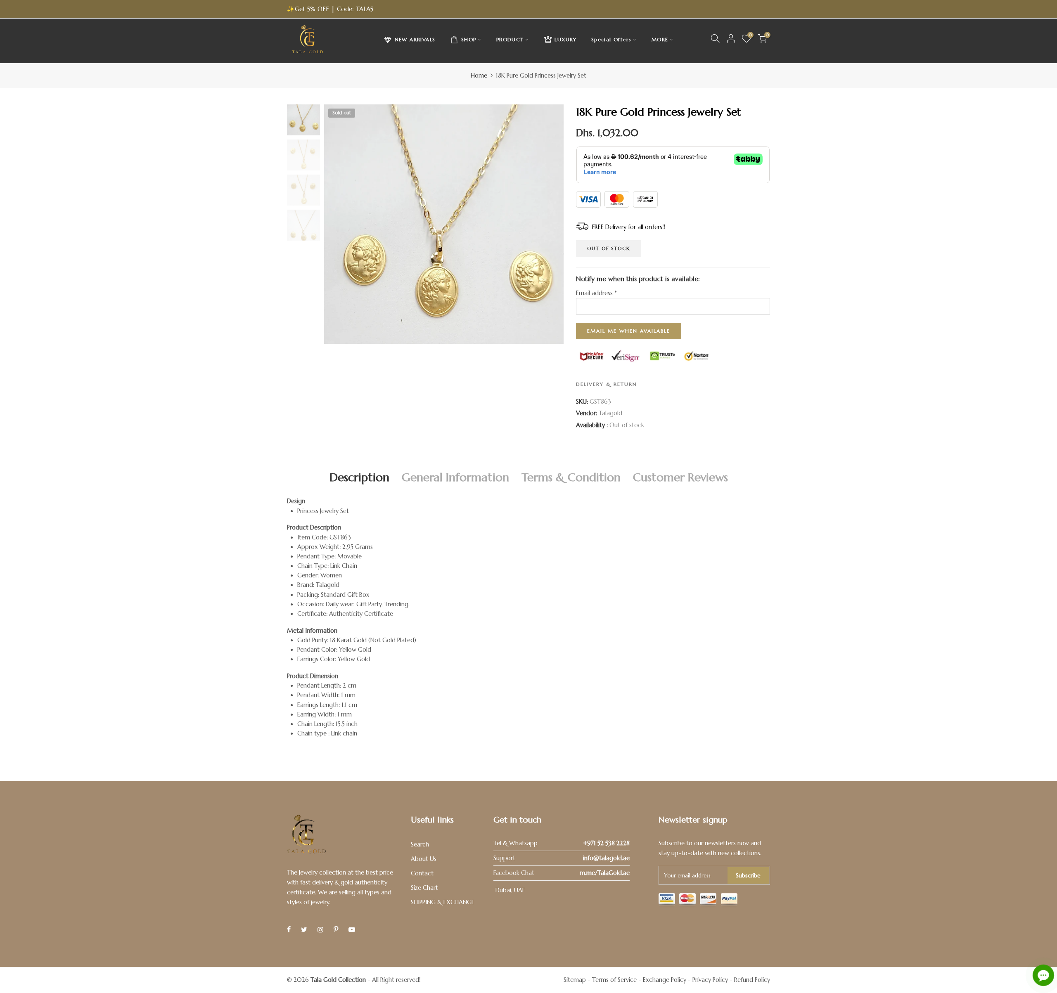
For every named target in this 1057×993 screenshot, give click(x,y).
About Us (423, 859)
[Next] (550, 224)
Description (359, 477)
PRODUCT (510, 39)
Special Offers (611, 39)
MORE (660, 39)
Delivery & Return (606, 384)
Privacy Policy (710, 980)
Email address (596, 293)
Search (420, 844)
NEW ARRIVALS (415, 39)
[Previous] (337, 224)
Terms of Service (614, 980)
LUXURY (565, 39)
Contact (422, 873)
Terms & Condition (571, 477)
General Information (455, 477)
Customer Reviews (680, 477)
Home (479, 75)
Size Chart (424, 887)
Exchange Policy (664, 980)
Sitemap (575, 980)
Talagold (610, 413)
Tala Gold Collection (338, 980)
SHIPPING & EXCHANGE (442, 902)
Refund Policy (752, 980)
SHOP (468, 39)
